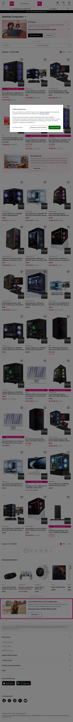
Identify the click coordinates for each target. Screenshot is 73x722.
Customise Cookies (17, 127)
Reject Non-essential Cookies (38, 127)
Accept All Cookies (54, 127)
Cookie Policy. (45, 114)
